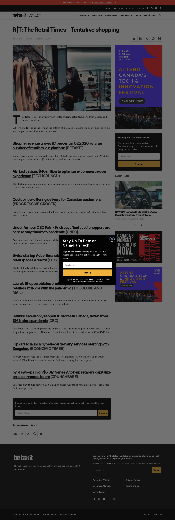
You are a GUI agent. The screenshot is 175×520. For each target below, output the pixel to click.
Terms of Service (94, 280)
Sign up (87, 272)
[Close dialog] (112, 239)
